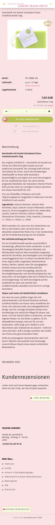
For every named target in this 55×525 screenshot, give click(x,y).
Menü (4, 4)
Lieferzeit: (7, 82)
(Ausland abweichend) (32, 86)
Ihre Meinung (42, 398)
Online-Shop (18, 517)
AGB (6, 485)
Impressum (9, 464)
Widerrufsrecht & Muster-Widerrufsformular (23, 477)
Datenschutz (10, 489)
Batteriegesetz (11, 481)
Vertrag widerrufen (17, 509)
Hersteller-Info (11, 362)
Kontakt (8, 468)
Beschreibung (10, 146)
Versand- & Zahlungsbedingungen (19, 472)
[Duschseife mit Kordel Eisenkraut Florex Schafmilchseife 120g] (27, 39)
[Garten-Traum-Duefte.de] (27, 4)
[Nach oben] (48, 521)
